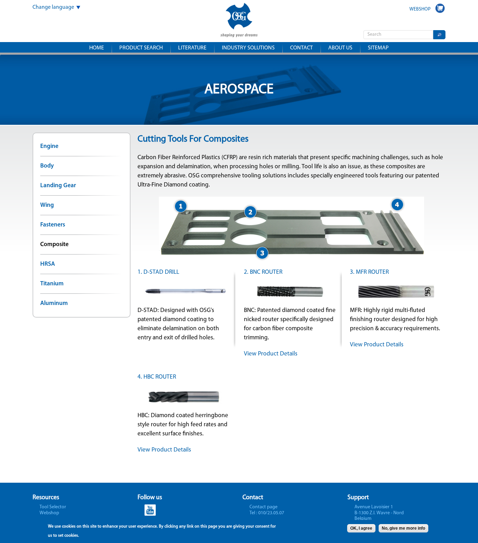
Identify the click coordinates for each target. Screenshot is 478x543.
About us (340, 48)
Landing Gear (58, 186)
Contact (301, 48)
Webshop (49, 513)
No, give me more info (403, 528)
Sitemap (378, 48)
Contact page (263, 507)
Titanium (52, 284)
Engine (49, 146)
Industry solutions (248, 48)
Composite (54, 244)
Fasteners (52, 225)
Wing (47, 205)
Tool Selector (53, 507)
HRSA (47, 264)
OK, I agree (361, 528)
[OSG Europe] (239, 32)
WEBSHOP (419, 9)
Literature (192, 48)
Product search (141, 48)
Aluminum (54, 303)
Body (47, 166)
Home (96, 48)
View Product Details (270, 354)
